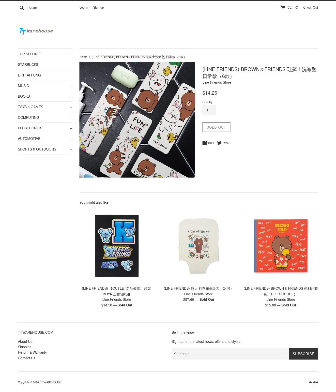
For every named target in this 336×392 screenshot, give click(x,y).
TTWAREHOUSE (50, 382)
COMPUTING (45, 117)
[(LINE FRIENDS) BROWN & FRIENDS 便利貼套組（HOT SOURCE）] (281, 246)
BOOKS (45, 96)
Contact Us (26, 357)
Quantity (207, 102)
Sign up (98, 7)
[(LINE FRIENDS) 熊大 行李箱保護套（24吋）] (198, 246)
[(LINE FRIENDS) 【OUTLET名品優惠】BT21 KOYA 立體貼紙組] (116, 246)
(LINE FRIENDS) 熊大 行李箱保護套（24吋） (199, 288)
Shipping (24, 346)
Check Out (310, 7)
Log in (83, 7)
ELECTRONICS (45, 127)
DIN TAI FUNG (29, 75)
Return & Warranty (32, 352)
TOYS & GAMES (45, 106)
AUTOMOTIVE (45, 138)
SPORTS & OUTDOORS (45, 149)
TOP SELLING (29, 53)
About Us (25, 341)
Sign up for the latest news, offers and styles (206, 341)
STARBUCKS (28, 64)
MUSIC (45, 85)
